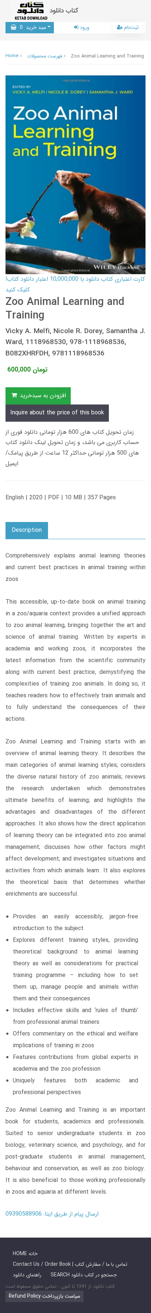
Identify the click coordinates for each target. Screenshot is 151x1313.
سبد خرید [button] (31, 27)
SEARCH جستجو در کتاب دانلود (84, 1275)
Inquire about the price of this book (57, 412)
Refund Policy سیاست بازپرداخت (44, 1296)
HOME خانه (25, 1254)
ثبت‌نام (131, 27)
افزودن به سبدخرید (42, 395)
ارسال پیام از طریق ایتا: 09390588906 (52, 1214)
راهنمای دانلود (27, 1275)
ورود (83, 27)
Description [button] (27, 530)
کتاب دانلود (64, 11)
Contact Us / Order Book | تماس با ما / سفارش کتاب (70, 1264)
